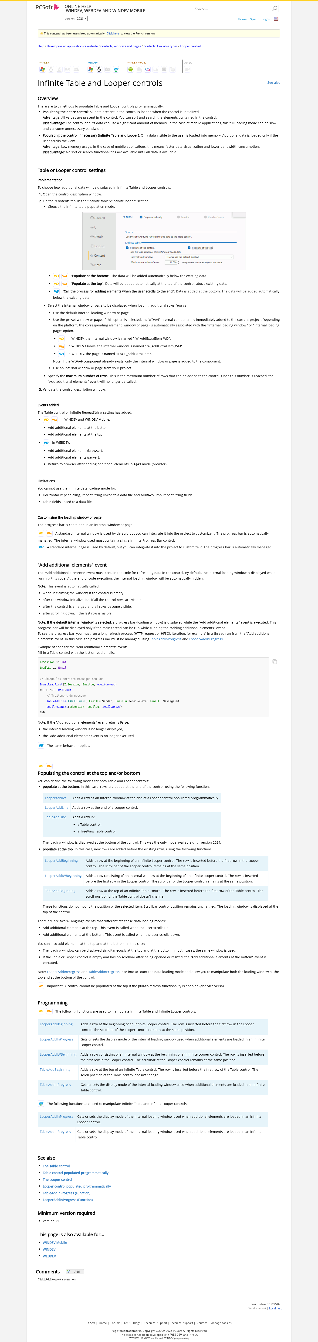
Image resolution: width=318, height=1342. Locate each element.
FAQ (126, 1323)
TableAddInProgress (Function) (66, 1193)
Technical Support (155, 1323)
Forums (115, 1323)
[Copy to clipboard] (274, 662)
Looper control (190, 46)
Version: (70, 18)
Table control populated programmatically (75, 1173)
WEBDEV (49, 1256)
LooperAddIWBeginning (63, 875)
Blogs (136, 1323)
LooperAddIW (55, 798)
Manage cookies (221, 1323)
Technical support (181, 1323)
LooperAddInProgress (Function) (68, 1200)
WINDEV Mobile (55, 1242)
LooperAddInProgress (206, 639)
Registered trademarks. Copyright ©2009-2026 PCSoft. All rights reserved (159, 1331)
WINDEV (49, 1249)
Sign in (254, 19)
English (266, 19)
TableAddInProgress (165, 639)
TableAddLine (55, 817)
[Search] (274, 8)
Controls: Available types (160, 46)
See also (273, 82)
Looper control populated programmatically (77, 1186)
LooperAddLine (56, 807)
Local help (275, 1308)
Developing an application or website (72, 46)
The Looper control (57, 1179)
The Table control (56, 1166)
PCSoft (91, 1323)
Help (41, 46)
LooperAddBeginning (61, 860)
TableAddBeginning (60, 891)
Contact (202, 1323)
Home (242, 19)
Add (77, 1272)
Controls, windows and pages (120, 46)
